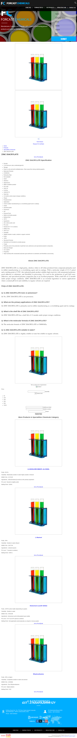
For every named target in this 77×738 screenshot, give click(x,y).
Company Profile (38, 7)
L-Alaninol (38, 537)
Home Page (28, 7)
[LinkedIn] (43, 722)
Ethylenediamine (38, 674)
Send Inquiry (39, 141)
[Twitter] (40, 722)
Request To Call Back (38, 144)
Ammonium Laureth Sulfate (38, 605)
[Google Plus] (46, 722)
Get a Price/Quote (38, 157)
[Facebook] (37, 722)
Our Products (50, 7)
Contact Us (72, 7)
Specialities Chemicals (9, 149)
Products (6, 147)
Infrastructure (61, 7)
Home (5, 146)
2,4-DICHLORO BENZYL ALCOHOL (38, 469)
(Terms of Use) (72, 735)
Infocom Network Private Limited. (68, 736)
